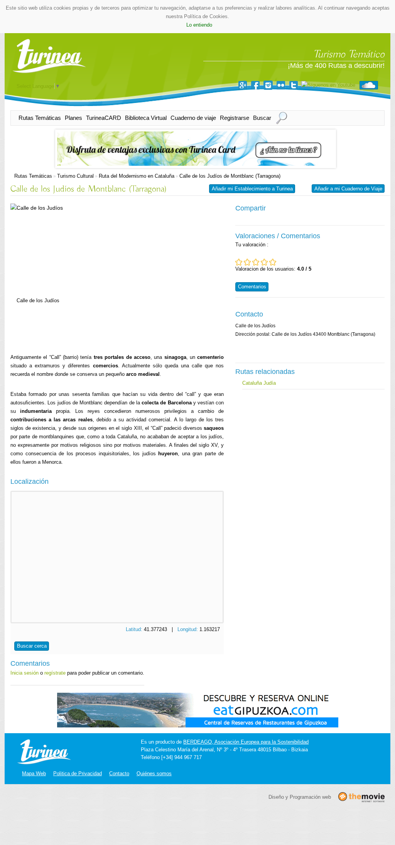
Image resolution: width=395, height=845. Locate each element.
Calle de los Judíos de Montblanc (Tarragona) (229, 176)
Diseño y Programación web (299, 797)
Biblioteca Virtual (146, 117)
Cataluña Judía (259, 383)
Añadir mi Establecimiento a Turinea (252, 189)
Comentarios (252, 287)
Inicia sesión (24, 673)
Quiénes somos (154, 773)
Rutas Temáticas (40, 117)
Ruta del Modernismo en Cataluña (136, 176)
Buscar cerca (32, 646)
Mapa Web (34, 773)
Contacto (119, 773)
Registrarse (234, 117)
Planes (73, 117)
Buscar (262, 117)
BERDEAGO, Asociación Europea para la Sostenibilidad (246, 742)
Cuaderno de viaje (193, 117)
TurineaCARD (103, 117)
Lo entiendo (199, 25)
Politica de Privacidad (77, 773)
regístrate (55, 673)
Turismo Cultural (75, 176)
